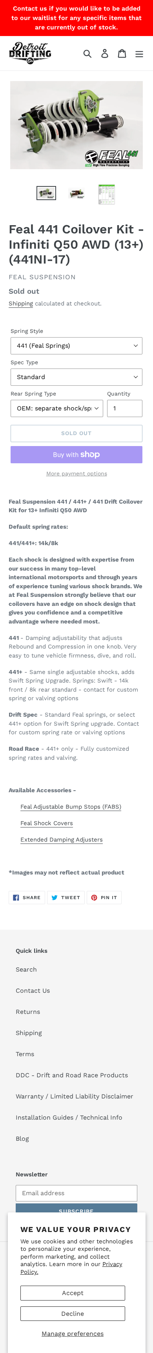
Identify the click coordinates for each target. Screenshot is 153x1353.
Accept (73, 1293)
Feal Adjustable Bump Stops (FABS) (70, 806)
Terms (25, 1054)
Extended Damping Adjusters (61, 839)
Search (26, 969)
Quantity (118, 393)
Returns (28, 1011)
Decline (72, 1313)
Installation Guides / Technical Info (69, 1117)
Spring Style (27, 331)
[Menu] (139, 53)
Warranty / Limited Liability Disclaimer (74, 1096)
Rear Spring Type (33, 393)
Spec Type (24, 362)
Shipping (21, 303)
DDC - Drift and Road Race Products (72, 1075)
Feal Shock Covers (46, 823)
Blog (22, 1138)
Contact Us (33, 990)
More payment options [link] (76, 473)
